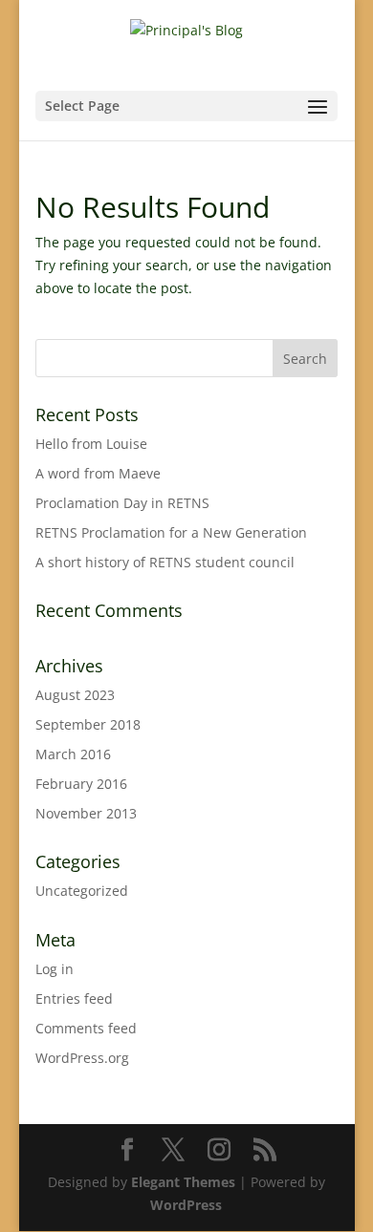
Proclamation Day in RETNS (122, 503)
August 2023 (75, 695)
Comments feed (86, 1028)
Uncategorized (81, 891)
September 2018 (88, 724)
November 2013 (86, 813)
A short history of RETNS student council (165, 562)
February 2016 (81, 784)
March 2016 (73, 754)
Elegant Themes (183, 1182)
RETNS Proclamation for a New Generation (171, 532)
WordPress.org (82, 1058)
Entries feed (74, 998)
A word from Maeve (98, 473)
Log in (54, 969)
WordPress (186, 1205)
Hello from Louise (91, 444)
